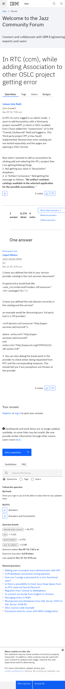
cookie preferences (14, 671)
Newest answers (48, 215)
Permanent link (9, 251)
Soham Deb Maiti (11, 104)
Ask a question (13, 452)
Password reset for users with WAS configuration (31, 611)
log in (18, 413)
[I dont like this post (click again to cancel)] (52, 193)
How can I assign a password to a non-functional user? (31, 579)
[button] (63, 650)
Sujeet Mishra (10, 254)
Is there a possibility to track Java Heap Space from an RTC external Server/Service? (33, 585)
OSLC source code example (19, 607)
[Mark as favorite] (4, 193)
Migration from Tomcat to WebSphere (25, 590)
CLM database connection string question (27, 573)
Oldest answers (47, 220)
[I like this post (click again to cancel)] (46, 193)
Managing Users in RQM (18, 597)
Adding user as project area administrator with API (32, 570)
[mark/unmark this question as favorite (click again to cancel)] (4, 193)
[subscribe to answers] (4, 510)
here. (18, 439)
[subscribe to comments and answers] (4, 516)
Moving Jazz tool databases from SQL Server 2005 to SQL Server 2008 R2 (34, 602)
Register (6, 413)
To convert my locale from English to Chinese (29, 594)
